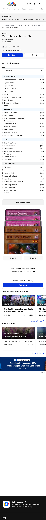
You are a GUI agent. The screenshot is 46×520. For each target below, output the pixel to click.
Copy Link (15, 46)
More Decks (37, 353)
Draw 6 (33, 258)
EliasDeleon (8, 39)
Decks (29, 25)
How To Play (40, 19)
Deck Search (28, 19)
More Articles (36, 321)
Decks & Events (15, 19)
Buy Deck (12, 55)
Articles (4, 19)
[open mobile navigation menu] (3, 4)
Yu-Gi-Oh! (6, 16)
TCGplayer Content (8, 25)
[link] (11, 4)
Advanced (37, 25)
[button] (42, 9)
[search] (21, 9)
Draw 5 (13, 258)
